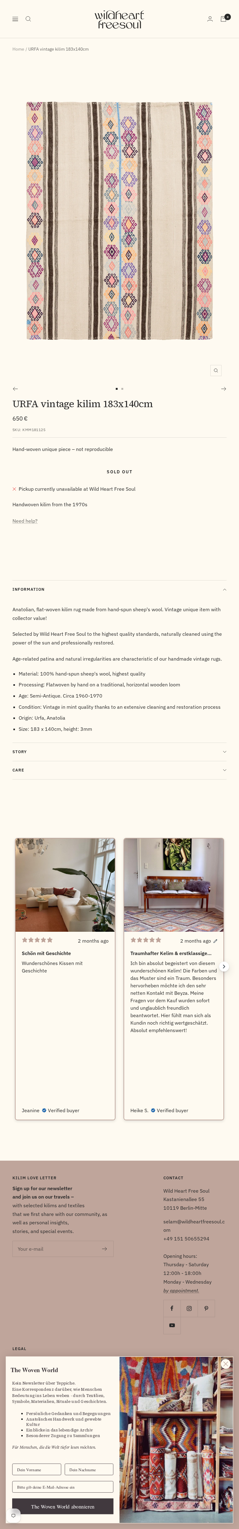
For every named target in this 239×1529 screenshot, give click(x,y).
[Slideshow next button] (224, 967)
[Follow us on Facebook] (171, 1308)
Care (18, 770)
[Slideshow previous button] (15, 967)
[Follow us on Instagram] (189, 1308)
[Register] (104, 1249)
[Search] (28, 19)
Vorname (20, 1459)
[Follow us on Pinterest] (206, 1308)
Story (19, 751)
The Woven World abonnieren (62, 1506)
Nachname (73, 1459)
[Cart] (223, 19)
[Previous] (15, 389)
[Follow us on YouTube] (171, 1325)
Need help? (25, 521)
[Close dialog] (226, 1364)
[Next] (224, 389)
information (28, 589)
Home (18, 49)
